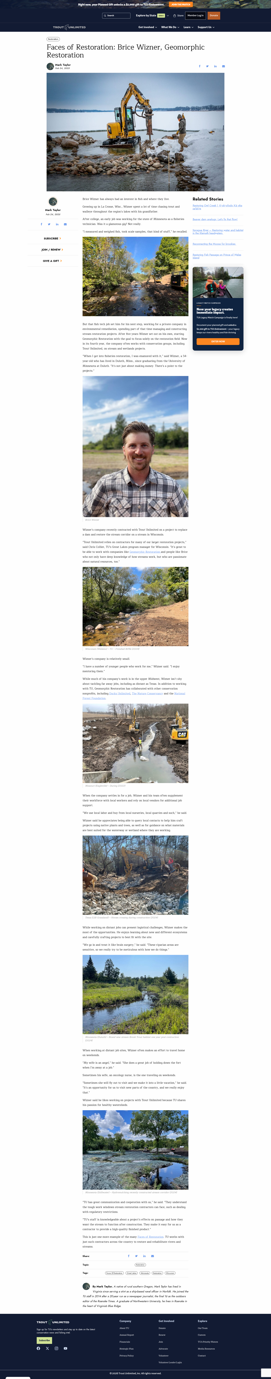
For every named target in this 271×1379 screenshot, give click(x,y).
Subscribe (51, 238)
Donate (214, 16)
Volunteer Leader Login (170, 1362)
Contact (202, 1355)
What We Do (168, 27)
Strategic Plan (127, 1348)
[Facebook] (38, 1348)
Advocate (163, 1348)
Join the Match (180, 4)
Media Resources (206, 1348)
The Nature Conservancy (147, 693)
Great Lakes (131, 1273)
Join (161, 1341)
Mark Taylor (63, 65)
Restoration (53, 39)
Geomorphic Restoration (145, 552)
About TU (124, 1328)
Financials (125, 1341)
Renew (162, 1335)
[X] (47, 1348)
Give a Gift (51, 261)
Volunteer (163, 1355)
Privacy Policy (127, 1355)
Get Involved (146, 27)
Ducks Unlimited (119, 693)
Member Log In (196, 16)
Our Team (202, 1328)
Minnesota (145, 1273)
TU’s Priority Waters (208, 1341)
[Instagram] (56, 1348)
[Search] (105, 16)
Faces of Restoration (151, 1237)
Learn (187, 27)
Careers (202, 1335)
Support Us (204, 27)
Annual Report (127, 1335)
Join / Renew (51, 250)
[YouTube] (65, 1348)
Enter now (218, 341)
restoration (157, 1273)
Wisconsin (170, 1273)
